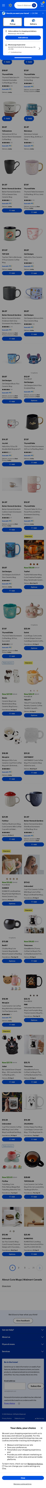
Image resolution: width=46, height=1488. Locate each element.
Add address (23, 38)
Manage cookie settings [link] (22, 1484)
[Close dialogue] (41, 1428)
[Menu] (4, 5)
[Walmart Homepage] (10, 5)
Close (23, 1478)
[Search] (34, 5)
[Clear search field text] (30, 5)
